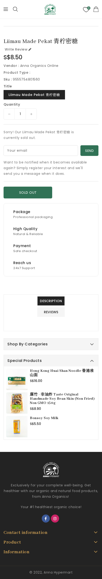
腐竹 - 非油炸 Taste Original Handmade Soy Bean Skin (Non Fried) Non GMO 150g (62, 398)
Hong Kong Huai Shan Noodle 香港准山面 (62, 373)
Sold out (28, 192)
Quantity (12, 104)
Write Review (16, 49)
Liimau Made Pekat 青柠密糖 (34, 94)
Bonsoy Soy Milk (44, 418)
